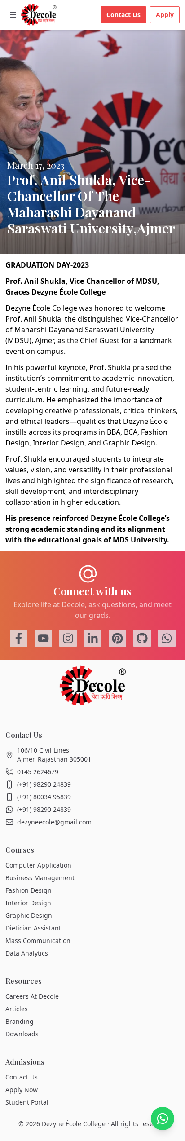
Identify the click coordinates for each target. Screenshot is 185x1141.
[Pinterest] (117, 638)
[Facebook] (18, 638)
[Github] (142, 638)
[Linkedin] (92, 638)
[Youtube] (43, 638)
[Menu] (13, 14)
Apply (165, 14)
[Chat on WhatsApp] (162, 1118)
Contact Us (123, 14)
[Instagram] (68, 638)
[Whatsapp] (167, 638)
